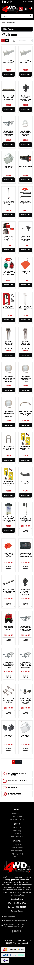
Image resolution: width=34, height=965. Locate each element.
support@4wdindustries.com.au (15, 920)
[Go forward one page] (20, 762)
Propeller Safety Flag (25, 272)
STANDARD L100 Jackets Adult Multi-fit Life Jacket (25, 448)
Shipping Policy (17, 853)
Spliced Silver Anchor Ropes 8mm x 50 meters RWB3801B (8, 414)
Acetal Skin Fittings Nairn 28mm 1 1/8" (25, 61)
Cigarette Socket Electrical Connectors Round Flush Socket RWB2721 (25, 593)
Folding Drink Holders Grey (8, 167)
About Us (17, 828)
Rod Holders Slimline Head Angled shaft (9, 343)
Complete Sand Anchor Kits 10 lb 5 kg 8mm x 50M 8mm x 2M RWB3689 (25, 628)
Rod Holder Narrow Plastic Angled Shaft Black (25, 308)
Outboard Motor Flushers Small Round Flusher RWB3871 (25, 238)
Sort (14, 41)
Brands (17, 856)
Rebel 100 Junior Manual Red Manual (8, 307)
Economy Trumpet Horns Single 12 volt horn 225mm (8, 700)
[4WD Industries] (9, 9)
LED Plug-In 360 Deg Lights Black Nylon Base (8, 202)
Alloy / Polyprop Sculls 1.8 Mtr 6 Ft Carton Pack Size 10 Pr (25, 519)
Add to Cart (8, 74)
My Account (17, 813)
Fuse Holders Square (25, 166)
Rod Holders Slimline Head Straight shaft (25, 343)
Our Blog (17, 830)
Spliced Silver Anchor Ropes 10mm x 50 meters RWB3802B (9, 379)
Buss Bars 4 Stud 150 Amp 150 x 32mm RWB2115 (8, 591)
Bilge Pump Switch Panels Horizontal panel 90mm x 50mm (25, 554)
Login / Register (28, 1)
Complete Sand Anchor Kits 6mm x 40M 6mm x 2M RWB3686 (8, 664)
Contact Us (17, 833)
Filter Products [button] (8, 29)
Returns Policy (17, 851)
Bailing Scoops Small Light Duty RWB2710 (8, 554)
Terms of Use (17, 845)
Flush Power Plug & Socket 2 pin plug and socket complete (25, 701)
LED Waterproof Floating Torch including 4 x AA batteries (8, 238)
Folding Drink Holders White (25, 736)
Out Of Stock (25, 531)
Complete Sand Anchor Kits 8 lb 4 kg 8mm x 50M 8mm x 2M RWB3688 (25, 664)
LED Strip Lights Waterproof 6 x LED (25, 202)
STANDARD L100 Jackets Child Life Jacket (8, 483)
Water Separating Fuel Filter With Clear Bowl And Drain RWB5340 (8, 519)
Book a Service (17, 836)
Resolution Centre (17, 819)
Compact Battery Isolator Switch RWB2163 (8, 627)
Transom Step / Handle (25, 482)
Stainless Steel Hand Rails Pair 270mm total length (25, 413)
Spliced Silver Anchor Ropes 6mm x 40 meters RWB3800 (25, 379)
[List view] (7, 40)
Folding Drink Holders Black (8, 736)
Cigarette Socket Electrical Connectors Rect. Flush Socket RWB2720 (25, 99)
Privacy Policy (17, 848)
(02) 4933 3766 (9, 916)
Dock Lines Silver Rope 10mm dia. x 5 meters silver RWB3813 (25, 133)
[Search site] (31, 16)
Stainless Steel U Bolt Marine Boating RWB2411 (9, 448)
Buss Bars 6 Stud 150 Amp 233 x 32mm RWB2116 (8, 97)
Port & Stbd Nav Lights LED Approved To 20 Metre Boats (8, 272)
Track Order (17, 816)
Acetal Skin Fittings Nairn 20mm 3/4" (8, 61)
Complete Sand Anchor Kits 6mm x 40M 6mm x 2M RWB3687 (8, 133)
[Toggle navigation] (26, 9)
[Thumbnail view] (3, 40)
